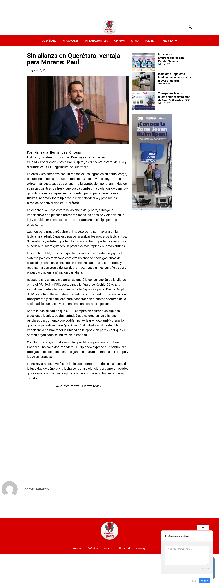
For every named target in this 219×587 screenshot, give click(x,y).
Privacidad (124, 548)
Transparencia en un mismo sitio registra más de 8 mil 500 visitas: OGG (174, 97)
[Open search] (190, 27)
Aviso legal (141, 548)
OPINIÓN (119, 40)
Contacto (108, 548)
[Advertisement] (109, 9)
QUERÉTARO (49, 40)
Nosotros (77, 548)
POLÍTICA (150, 40)
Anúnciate (93, 548)
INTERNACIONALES (96, 40)
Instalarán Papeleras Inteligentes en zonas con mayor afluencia (174, 77)
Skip (194, 580)
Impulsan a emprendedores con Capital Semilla (171, 58)
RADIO (135, 40)
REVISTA (168, 40)
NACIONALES (71, 40)
